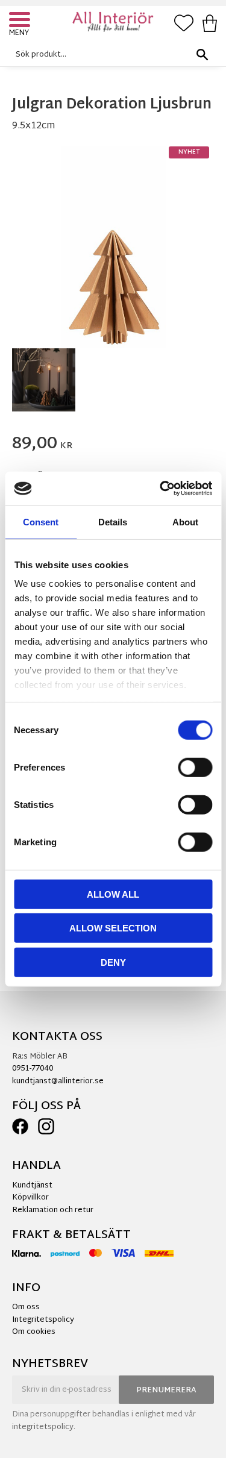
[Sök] (202, 54)
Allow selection (113, 928)
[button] (21, 21)
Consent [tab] (40, 521)
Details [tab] (112, 521)
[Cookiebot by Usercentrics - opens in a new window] (161, 488)
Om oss (26, 1307)
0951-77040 (32, 1069)
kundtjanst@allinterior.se (58, 1081)
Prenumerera (166, 1390)
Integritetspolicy (43, 1320)
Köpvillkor (30, 1197)
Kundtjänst (32, 1185)
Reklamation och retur (52, 1210)
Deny (113, 962)
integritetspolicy (43, 1427)
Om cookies (33, 1332)
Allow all (113, 894)
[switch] (195, 767)
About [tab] (185, 521)
